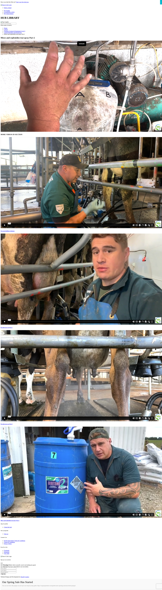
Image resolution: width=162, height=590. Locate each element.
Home (5, 28)
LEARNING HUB (9, 12)
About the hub (8, 527)
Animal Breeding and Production (13, 32)
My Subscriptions (8, 13)
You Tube (6, 553)
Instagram (6, 552)
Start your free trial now (22, 2)
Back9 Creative (25, 577)
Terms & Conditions (9, 542)
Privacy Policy (8, 543)
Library (6, 29)
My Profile (7, 10)
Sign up (6, 534)
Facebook (6, 550)
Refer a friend (7, 8)
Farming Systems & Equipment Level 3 (14, 31)
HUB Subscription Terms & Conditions (14, 540)
